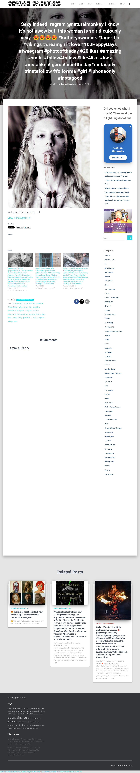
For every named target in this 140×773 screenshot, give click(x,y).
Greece (107, 335)
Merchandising (110, 369)
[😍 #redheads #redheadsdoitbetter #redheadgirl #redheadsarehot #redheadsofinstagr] (27, 592)
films (43, 711)
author (24, 708)
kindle (9, 722)
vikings (10, 321)
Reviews (108, 415)
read (43, 725)
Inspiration (108, 348)
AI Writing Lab (110, 268)
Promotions (109, 411)
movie (22, 722)
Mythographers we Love (113, 373)
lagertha (32, 314)
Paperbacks (109, 390)
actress (14, 709)
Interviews (108, 352)
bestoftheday (36, 708)
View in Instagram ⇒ (19, 217)
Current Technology (111, 297)
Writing (107, 470)
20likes (25, 303)
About (81, 4)
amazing (32, 303)
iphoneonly (12, 314)
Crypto (107, 293)
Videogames (109, 462)
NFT (106, 386)
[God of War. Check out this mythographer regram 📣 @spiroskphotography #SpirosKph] (113, 600)
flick (9, 714)
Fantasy (107, 310)
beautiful (29, 708)
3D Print (107, 255)
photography (11, 725)
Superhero (108, 449)
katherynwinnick (22, 314)
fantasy (36, 711)
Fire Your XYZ (109, 327)
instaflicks (40, 714)
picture (39, 725)
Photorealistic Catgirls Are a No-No (117, 192)
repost (21, 728)
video (31, 728)
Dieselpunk (109, 302)
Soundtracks (109, 432)
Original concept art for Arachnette (117, 188)
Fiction (107, 319)
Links (90, 4)
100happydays (17, 303)
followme (21, 307)
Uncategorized (110, 457)
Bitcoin (107, 276)
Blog (72, 4)
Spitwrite (108, 440)
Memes (107, 365)
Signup (122, 4)
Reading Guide (100, 4)
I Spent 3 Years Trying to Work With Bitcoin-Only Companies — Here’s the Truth (117, 200)
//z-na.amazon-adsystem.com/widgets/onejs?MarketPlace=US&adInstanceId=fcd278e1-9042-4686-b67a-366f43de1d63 (41, 772)
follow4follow (12, 307)
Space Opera (109, 436)
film (39, 711)
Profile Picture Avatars (112, 407)
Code (106, 285)
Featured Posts (110, 314)
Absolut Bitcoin (110, 260)
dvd (32, 711)
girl (27, 307)
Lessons (108, 356)
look (43, 314)
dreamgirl (39, 303)
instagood (20, 310)
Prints (107, 398)
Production (108, 403)
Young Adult (109, 474)
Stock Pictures (110, 445)
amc (18, 708)
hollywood (29, 714)
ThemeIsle (128, 765)
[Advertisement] (118, 517)
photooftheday (17, 318)
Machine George (110, 361)
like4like (38, 314)
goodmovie (21, 714)
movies (26, 722)
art (21, 708)
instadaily (36, 307)
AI (105, 264)
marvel (17, 722)
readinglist (16, 728)
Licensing (112, 4)
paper (38, 722)
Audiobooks (109, 272)
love (9, 318)
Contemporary (110, 289)
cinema (20, 711)
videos (35, 728)
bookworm (14, 711)
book (42, 708)
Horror (107, 344)
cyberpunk (27, 711)
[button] (74, 4)
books (9, 711)
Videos (107, 466)
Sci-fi (106, 424)
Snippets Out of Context (113, 428)
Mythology (108, 377)
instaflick (35, 714)
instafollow (12, 310)
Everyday (108, 306)
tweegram (40, 318)
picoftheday (27, 318)
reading (10, 728)
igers (30, 307)
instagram (28, 310)
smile (34, 318)
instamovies (37, 718)
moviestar (33, 722)
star (28, 728)
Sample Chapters (111, 419)
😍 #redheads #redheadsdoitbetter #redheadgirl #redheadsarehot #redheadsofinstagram (27, 614)
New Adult (108, 382)
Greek (107, 340)
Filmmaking (109, 323)
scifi (24, 728)
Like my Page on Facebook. (17, 698)
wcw (15, 321)
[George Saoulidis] (34, 4)
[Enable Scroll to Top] (135, 768)
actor (9, 709)
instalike (35, 310)
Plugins (107, 394)
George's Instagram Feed (25, 299)
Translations (109, 453)
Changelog (108, 281)
